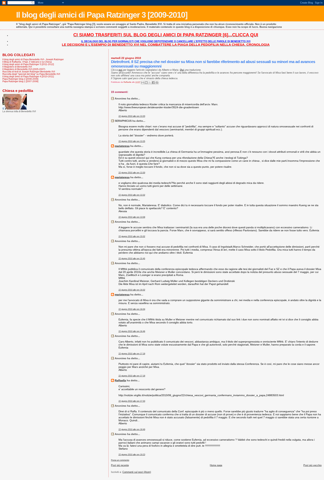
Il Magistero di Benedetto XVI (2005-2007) (23, 69)
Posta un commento (120, 460)
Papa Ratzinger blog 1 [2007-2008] (20, 81)
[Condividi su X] (150, 82)
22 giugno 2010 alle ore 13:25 (131, 141)
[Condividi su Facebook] (153, 82)
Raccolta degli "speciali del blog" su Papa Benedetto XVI (31, 74)
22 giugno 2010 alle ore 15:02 (131, 236)
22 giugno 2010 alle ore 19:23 (131, 454)
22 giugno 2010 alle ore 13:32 (131, 195)
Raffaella (120, 380)
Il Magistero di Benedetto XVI (17, 66)
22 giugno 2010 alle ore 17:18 (131, 353)
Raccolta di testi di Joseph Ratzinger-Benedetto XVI (28, 71)
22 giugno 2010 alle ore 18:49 (131, 429)
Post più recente (120, 465)
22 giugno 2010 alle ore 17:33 (131, 401)
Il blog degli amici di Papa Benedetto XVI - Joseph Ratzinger (33, 59)
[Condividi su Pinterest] (157, 82)
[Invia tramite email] (143, 82)
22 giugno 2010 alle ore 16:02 (131, 290)
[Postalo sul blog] (146, 82)
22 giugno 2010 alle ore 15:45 (131, 258)
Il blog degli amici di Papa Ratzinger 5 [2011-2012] (28, 64)
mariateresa (122, 145)
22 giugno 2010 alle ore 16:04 (131, 309)
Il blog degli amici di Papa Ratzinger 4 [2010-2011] (28, 76)
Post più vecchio (312, 465)
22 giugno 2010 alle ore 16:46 (131, 331)
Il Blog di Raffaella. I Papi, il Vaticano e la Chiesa (27, 62)
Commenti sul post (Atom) (136, 472)
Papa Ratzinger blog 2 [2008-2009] (20, 79)
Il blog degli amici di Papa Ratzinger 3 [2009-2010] (101, 14)
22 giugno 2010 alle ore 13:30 (131, 172)
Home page (216, 465)
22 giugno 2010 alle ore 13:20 (131, 116)
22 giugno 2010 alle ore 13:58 (131, 217)
